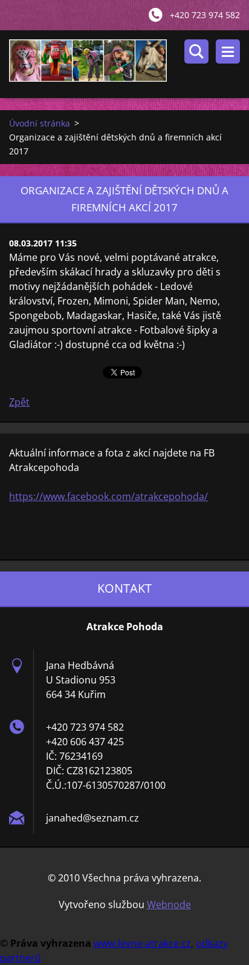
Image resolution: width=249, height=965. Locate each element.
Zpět (19, 402)
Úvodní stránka (39, 123)
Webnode (169, 904)
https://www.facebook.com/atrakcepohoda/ (108, 496)
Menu (228, 51)
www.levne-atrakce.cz (142, 943)
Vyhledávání (196, 51)
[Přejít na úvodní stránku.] (129, 64)
